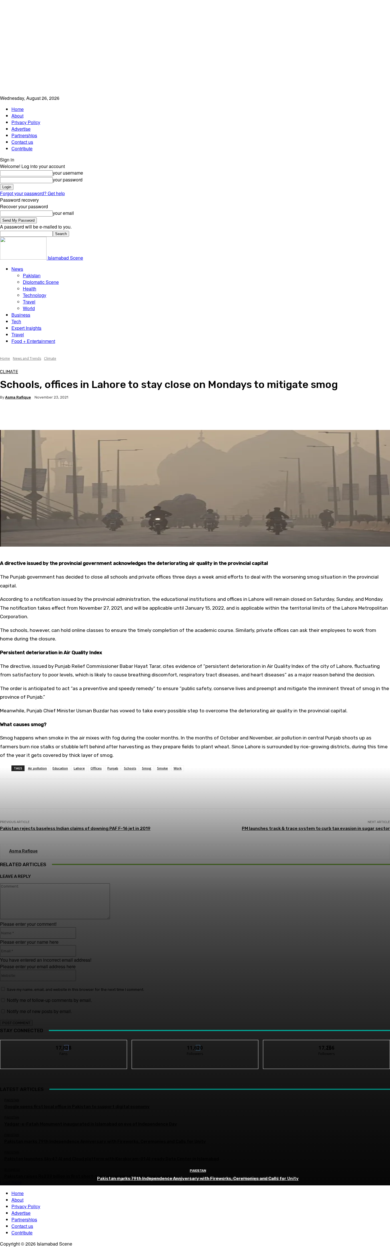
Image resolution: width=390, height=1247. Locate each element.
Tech (16, 321)
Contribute (22, 148)
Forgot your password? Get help (32, 193)
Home (17, 109)
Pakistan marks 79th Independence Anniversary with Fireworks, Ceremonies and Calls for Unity (198, 1178)
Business (20, 315)
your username (68, 172)
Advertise (21, 129)
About (17, 115)
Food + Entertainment (33, 341)
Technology (34, 295)
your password (68, 179)
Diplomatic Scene (41, 282)
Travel (29, 301)
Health (29, 288)
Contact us (22, 142)
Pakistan (32, 275)
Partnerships (24, 135)
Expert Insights (26, 328)
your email (63, 213)
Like (64, 1044)
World (29, 308)
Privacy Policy (25, 122)
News (17, 269)
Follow (195, 1044)
